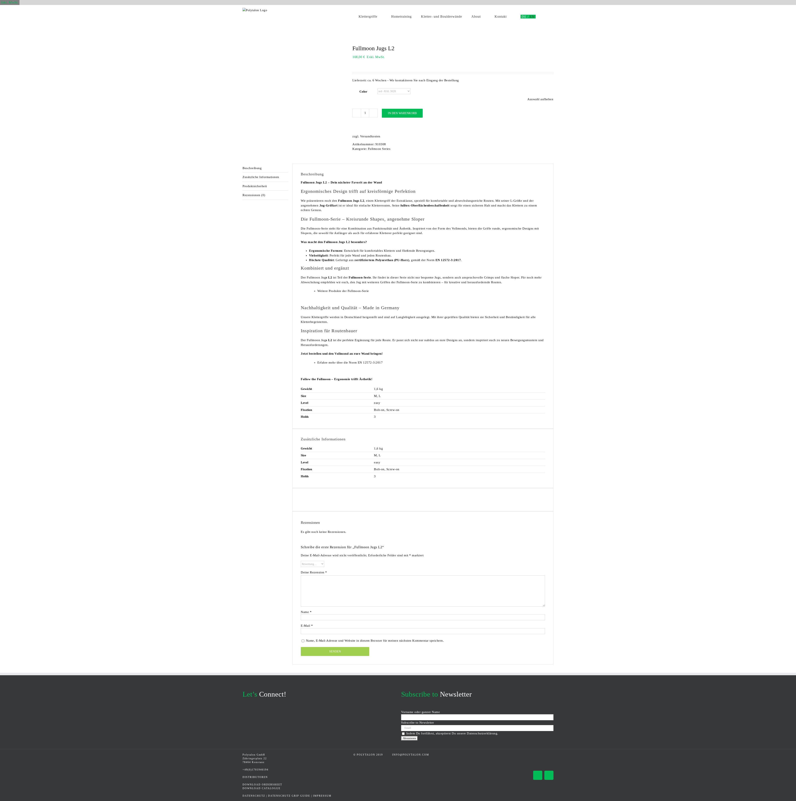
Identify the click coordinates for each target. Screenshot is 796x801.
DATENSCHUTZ (254, 795)
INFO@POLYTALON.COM (410, 754)
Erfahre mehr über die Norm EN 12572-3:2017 (350, 362)
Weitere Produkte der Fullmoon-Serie (343, 291)
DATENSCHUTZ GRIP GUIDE (289, 795)
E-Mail (307, 625)
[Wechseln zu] (525, 16)
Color (363, 91)
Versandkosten (370, 136)
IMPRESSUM (322, 795)
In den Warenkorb (402, 113)
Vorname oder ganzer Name (420, 712)
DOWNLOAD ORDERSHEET (262, 784)
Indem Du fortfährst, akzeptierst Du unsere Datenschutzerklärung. (452, 733)
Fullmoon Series (379, 148)
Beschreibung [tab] (252, 168)
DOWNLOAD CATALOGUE (261, 788)
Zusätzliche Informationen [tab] (261, 177)
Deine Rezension (314, 572)
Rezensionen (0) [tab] (254, 195)
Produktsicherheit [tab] (255, 186)
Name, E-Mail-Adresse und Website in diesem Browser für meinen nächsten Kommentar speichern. (375, 640)
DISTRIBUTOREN (255, 777)
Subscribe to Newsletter (417, 722)
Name (306, 612)
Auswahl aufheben (540, 99)
